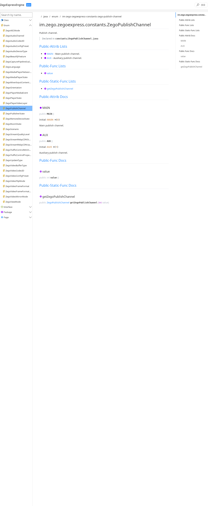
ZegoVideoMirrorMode (17, 196)
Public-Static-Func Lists (57, 81)
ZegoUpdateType (14, 160)
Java (45, 16)
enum (55, 16)
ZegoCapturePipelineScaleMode (19, 61)
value (50, 73)
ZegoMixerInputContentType (19, 82)
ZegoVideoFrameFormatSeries (19, 191)
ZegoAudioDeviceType (16, 51)
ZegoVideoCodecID (15, 170)
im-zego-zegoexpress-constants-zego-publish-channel (92, 16)
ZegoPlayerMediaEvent (17, 92)
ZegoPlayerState (13, 97)
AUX (49, 58)
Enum (6, 25)
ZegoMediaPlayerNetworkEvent (19, 72)
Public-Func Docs (52, 160)
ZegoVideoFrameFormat (17, 186)
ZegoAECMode (13, 30)
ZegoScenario (12, 129)
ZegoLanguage (13, 66)
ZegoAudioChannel (15, 35)
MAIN (50, 53)
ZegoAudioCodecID (15, 40)
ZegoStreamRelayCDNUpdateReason (19, 144)
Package (8, 212)
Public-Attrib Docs (53, 96)
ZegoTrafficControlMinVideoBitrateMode (19, 149)
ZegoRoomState (13, 123)
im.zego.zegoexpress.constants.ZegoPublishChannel (192, 14)
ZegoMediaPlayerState (16, 77)
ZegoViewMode (13, 201)
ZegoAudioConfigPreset (17, 46)
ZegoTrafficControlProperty (19, 155)
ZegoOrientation (14, 87)
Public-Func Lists (52, 66)
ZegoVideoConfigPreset (17, 175)
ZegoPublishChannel (16, 108)
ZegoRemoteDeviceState (17, 118)
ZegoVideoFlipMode (15, 181)
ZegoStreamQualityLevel (17, 134)
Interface (8, 206)
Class (6, 20)
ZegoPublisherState (15, 113)
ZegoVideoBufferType (16, 165)
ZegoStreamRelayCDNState (19, 139)
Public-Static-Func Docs (57, 185)
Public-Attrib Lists (53, 46)
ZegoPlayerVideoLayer (16, 103)
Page (6, 217)
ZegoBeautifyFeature (16, 56)
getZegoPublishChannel (60, 88)
